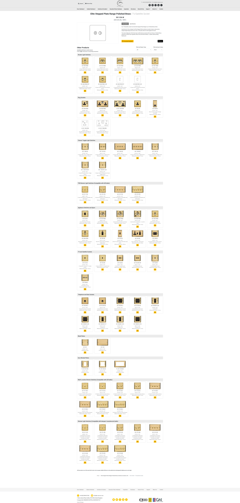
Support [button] (148, 9)
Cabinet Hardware (90, 489)
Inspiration (126, 9)
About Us (155, 489)
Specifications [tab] (133, 23)
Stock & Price (141, 9)
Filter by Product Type (141, 47)
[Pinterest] (153, 5)
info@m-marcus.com (158, 2)
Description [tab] (125, 23)
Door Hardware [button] (80, 9)
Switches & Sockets (101, 489)
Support (148, 489)
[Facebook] (155, 5)
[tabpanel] (142, 31)
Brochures (133, 9)
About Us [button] (154, 9)
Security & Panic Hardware (116, 9)
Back (161, 41)
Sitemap (81, 502)
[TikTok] (161, 5)
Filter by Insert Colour (158, 47)
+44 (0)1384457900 (146, 2)
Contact (161, 9)
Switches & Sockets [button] (102, 9)
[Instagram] (150, 5)
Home (98, 475)
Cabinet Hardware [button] (91, 9)
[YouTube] (158, 5)
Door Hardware (80, 489)
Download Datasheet (128, 41)
